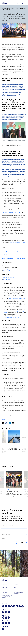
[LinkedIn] (10, 423)
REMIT (15, 587)
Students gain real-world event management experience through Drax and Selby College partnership (14, 494)
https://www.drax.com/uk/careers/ (12, 317)
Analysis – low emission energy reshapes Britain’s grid (14, 448)
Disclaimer (4, 592)
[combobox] (14, 535)
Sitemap (16, 584)
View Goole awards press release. (13, 258)
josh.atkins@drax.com (8, 277)
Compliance (5, 590)
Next (24, 438)
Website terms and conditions (18, 593)
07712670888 (6, 270)
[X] (3, 423)
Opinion (26, 489)
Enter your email (7, 526)
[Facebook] (6, 423)
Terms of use (17, 590)
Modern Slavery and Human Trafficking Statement (7, 596)
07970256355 (6, 279)
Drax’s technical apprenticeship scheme (11, 212)
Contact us (4, 584)
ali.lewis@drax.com (7, 269)
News (9, 445)
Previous (4, 438)
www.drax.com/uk (19, 415)
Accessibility (5, 587)
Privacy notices (5, 599)
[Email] (13, 423)
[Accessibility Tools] (17, 2)
